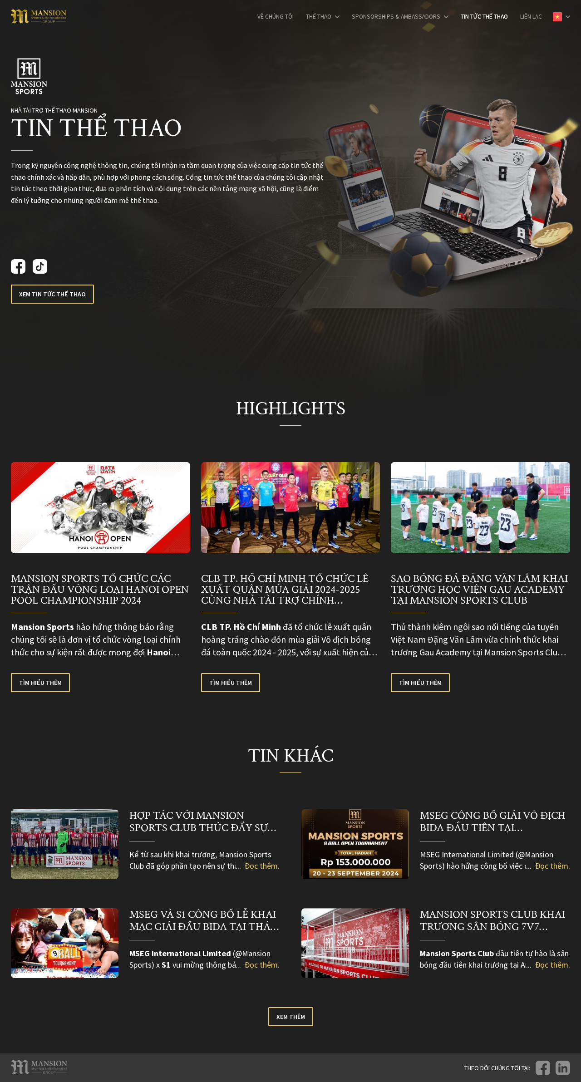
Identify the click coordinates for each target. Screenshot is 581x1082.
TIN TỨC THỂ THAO (484, 16)
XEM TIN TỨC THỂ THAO (52, 294)
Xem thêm (290, 1017)
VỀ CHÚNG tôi (275, 16)
